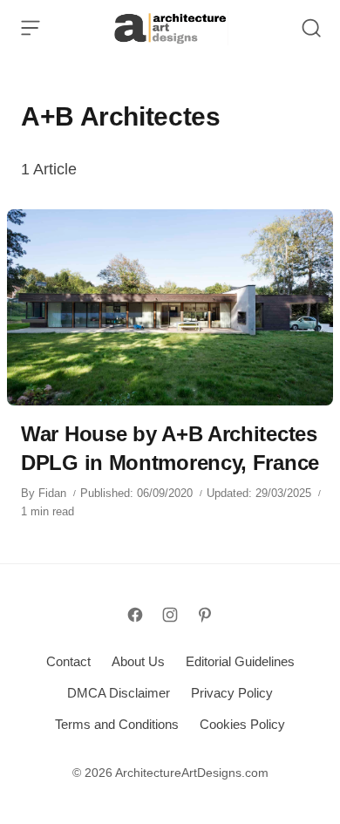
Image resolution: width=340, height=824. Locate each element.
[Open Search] (311, 27)
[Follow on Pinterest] (205, 614)
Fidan (52, 493)
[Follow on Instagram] (170, 614)
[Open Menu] (30, 27)
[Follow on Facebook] (135, 614)
